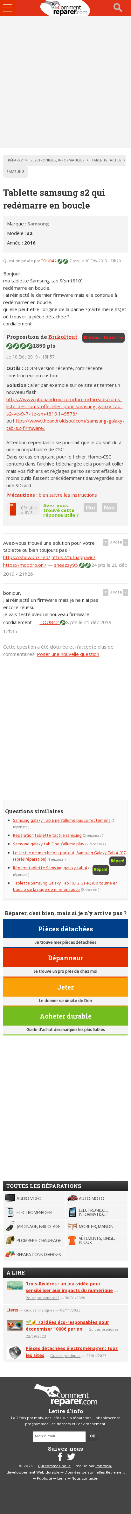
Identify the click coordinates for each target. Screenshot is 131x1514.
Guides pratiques (39, 1310)
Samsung (38, 223)
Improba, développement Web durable (59, 1469)
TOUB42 (49, 261)
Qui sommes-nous (54, 1466)
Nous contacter (85, 1478)
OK (92, 1436)
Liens (12, 1310)
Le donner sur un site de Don (65, 1001)
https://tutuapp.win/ (73, 557)
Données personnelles (85, 1472)
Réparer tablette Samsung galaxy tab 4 (50, 868)
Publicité (44, 1478)
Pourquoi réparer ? (42, 1297)
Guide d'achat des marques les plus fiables (65, 1030)
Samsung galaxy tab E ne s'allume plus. (48, 844)
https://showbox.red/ (26, 557)
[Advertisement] (65, 82)
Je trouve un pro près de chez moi (65, 971)
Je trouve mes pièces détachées (65, 942)
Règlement (115, 1472)
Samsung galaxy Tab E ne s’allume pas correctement (61, 820)
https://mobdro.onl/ (24, 565)
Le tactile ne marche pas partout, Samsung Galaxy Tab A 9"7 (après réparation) (69, 856)
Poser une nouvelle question (68, 654)
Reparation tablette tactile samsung (47, 835)
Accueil (65, 8)
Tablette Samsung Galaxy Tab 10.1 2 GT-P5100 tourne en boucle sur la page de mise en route (65, 886)
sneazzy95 (66, 565)
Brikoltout (62, 336)
